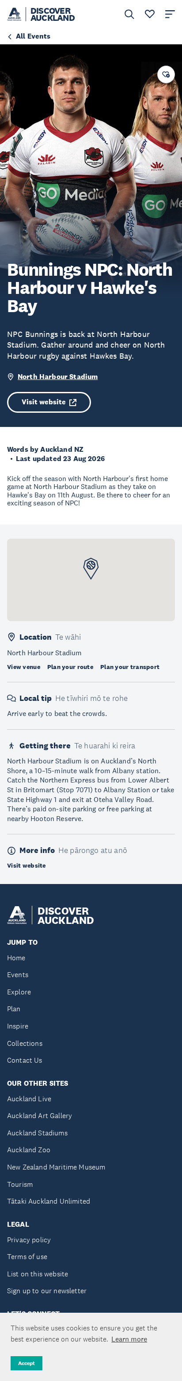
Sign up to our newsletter (47, 1290)
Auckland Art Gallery (39, 1115)
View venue (23, 667)
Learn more (129, 1338)
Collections (24, 1043)
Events (17, 974)
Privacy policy (29, 1239)
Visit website (44, 402)
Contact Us (24, 1060)
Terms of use (27, 1256)
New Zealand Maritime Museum (56, 1167)
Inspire (17, 1026)
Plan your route (70, 667)
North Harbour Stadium (58, 376)
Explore (19, 992)
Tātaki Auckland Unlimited (48, 1201)
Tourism (20, 1184)
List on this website (37, 1274)
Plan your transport (129, 667)
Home (16, 957)
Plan (14, 1008)
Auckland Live (29, 1098)
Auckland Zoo (28, 1149)
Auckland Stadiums (37, 1133)
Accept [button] (26, 1363)
